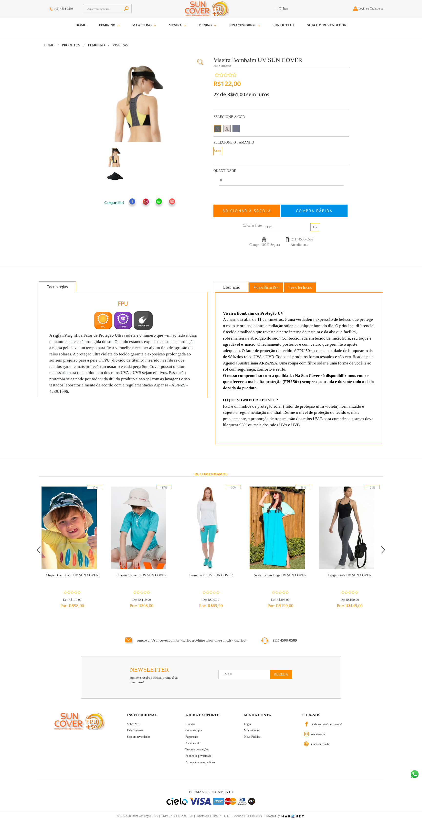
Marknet (293, 817)
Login (247, 724)
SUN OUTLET (283, 25)
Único (217, 150)
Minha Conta (251, 730)
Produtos (71, 45)
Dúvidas (190, 724)
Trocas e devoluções (197, 749)
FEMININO (107, 25)
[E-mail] (172, 203)
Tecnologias (57, 286)
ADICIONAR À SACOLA (246, 211)
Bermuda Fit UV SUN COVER (211, 575)
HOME (80, 25)
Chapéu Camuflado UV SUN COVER (72, 575)
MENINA (175, 25)
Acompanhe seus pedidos (200, 762)
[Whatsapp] (159, 203)
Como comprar (194, 730)
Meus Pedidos (252, 736)
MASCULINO (142, 25)
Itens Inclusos (300, 287)
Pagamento (191, 736)
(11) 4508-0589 (63, 8)
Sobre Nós (133, 724)
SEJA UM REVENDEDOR (327, 25)
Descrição (231, 287)
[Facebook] (132, 203)
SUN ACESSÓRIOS (242, 25)
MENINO (205, 25)
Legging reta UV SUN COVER (349, 575)
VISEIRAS (120, 45)
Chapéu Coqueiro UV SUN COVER (141, 575)
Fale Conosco (135, 730)
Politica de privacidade (198, 756)
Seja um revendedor (138, 736)
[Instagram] (146, 203)
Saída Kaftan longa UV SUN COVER (280, 575)
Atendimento (192, 743)
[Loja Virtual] (306, 744)
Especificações (266, 287)
